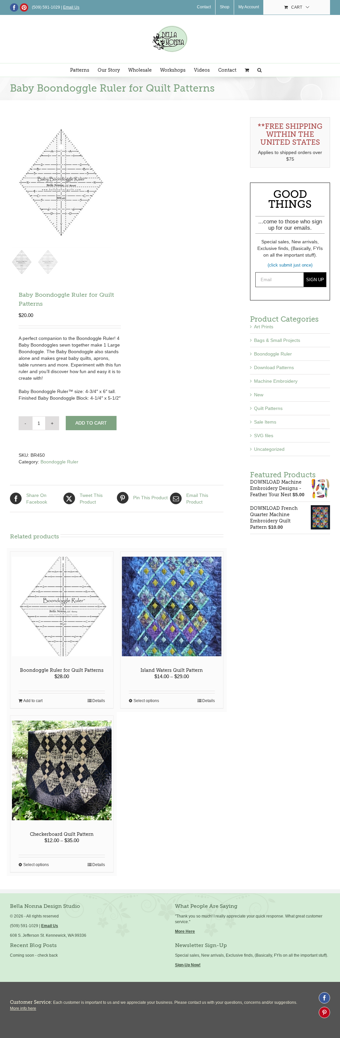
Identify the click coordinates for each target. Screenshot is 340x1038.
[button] (259, 70)
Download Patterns (274, 367)
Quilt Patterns (268, 408)
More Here (185, 931)
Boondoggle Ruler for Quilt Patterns (62, 670)
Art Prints (263, 326)
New (258, 394)
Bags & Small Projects (277, 340)
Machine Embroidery (276, 381)
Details (98, 700)
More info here (23, 1008)
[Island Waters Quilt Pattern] (172, 606)
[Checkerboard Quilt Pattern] (61, 770)
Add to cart (91, 423)
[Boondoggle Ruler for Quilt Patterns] (61, 606)
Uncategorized (269, 449)
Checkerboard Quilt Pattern (62, 834)
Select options (146, 700)
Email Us (49, 925)
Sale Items (265, 422)
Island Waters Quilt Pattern (171, 670)
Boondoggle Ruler (59, 461)
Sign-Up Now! (188, 965)
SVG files (263, 435)
